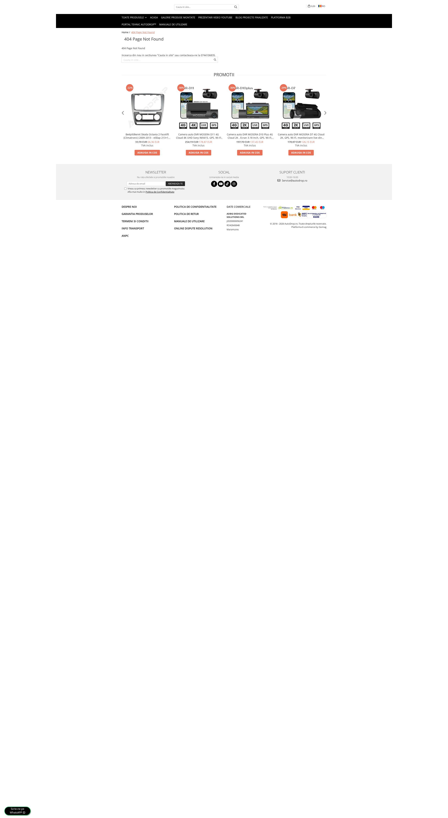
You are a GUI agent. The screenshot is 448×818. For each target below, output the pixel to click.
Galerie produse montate (178, 17)
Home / (126, 32)
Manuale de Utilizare (173, 24)
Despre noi (129, 206)
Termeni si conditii (135, 221)
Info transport (133, 228)
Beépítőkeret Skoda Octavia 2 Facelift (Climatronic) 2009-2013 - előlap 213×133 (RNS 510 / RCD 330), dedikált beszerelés (147, 136)
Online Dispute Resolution (193, 228)
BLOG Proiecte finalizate (252, 17)
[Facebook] (214, 184)
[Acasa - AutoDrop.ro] (139, 7)
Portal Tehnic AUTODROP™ (139, 24)
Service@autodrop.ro (294, 180)
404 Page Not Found (143, 32)
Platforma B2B (280, 17)
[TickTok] (227, 184)
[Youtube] (221, 184)
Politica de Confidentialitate (160, 191)
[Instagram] (234, 184)
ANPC (125, 235)
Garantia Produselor (137, 214)
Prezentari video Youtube (215, 17)
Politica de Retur (186, 214)
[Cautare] (236, 7)
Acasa (154, 17)
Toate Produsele (133, 17)
